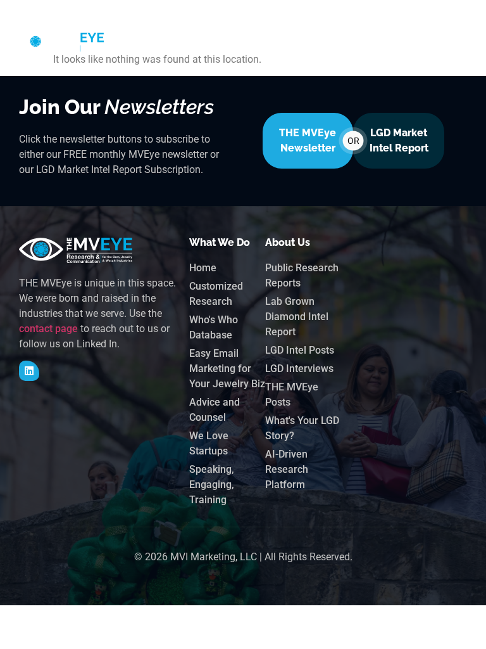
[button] (401, 42)
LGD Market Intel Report (399, 140)
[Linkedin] (29, 371)
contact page (48, 329)
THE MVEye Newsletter (307, 140)
